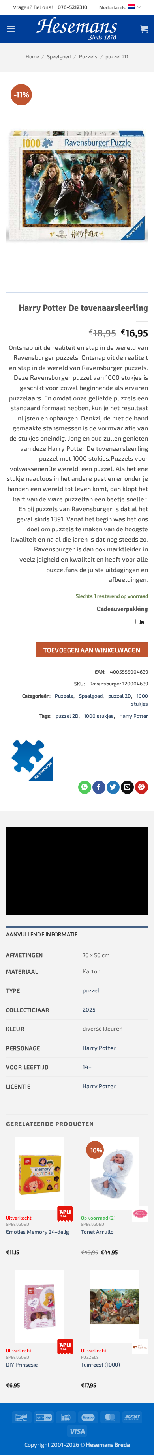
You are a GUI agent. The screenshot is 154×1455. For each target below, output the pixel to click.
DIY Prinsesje (22, 1364)
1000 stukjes (99, 716)
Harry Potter (133, 716)
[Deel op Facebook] (98, 787)
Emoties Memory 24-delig (37, 1231)
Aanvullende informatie (42, 934)
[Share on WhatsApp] (84, 787)
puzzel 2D (116, 56)
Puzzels (88, 56)
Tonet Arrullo (97, 1231)
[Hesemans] (77, 29)
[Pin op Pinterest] (141, 787)
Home (32, 56)
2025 (89, 1009)
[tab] (77, 934)
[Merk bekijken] (65, 1214)
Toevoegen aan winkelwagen (92, 650)
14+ (87, 1066)
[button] (10, 28)
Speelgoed (59, 56)
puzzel (91, 990)
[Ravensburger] (29, 757)
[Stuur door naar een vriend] (127, 787)
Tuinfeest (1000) (100, 1364)
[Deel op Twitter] (113, 787)
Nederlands (112, 7)
